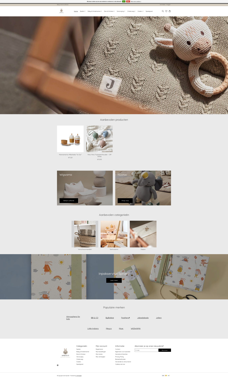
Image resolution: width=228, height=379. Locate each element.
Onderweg (79, 359)
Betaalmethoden (120, 359)
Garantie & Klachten (121, 354)
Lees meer (114, 280)
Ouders (78, 362)
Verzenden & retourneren (123, 362)
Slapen (143, 249)
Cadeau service (120, 364)
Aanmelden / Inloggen (165, 4)
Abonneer (165, 350)
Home (76, 11)
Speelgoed (149, 11)
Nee (128, 1)
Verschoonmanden (85, 249)
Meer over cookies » (136, 1)
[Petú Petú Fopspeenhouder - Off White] (99, 139)
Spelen (78, 349)
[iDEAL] (166, 376)
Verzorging (79, 357)
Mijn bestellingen (101, 352)
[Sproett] (61, 11)
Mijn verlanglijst (100, 357)
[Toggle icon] (163, 11)
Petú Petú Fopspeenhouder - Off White (99, 155)
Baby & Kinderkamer (82, 352)
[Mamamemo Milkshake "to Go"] (70, 139)
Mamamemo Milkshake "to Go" (70, 155)
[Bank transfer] (163, 376)
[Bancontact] (169, 376)
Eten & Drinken (80, 354)
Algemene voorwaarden (122, 352)
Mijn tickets (99, 354)
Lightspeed (78, 375)
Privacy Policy (119, 357)
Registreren (99, 349)
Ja (123, 1)
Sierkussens (114, 249)
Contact (117, 349)
